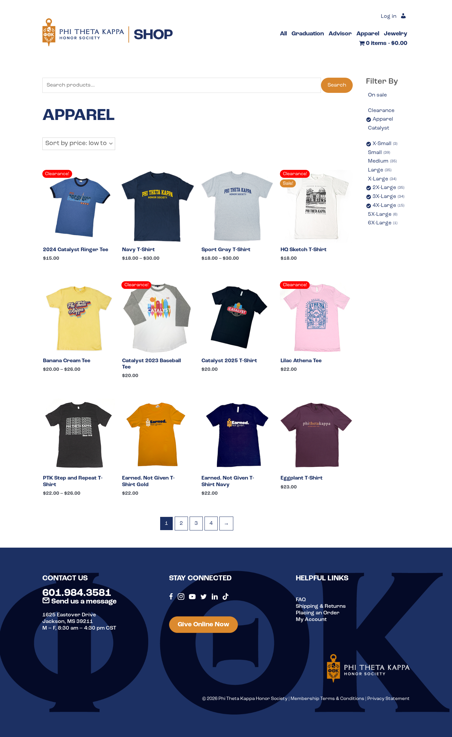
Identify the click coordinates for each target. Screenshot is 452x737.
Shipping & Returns (321, 606)
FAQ (301, 599)
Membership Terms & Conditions (327, 698)
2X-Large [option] (388, 187)
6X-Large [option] (382, 223)
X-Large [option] (381, 179)
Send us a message (83, 601)
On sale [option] (377, 95)
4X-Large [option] (388, 205)
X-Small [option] (384, 143)
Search (337, 85)
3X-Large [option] (388, 196)
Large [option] (379, 170)
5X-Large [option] (382, 214)
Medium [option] (382, 161)
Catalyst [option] (378, 128)
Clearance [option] (381, 110)
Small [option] (378, 152)
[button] (78, 143)
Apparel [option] (383, 119)
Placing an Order (317, 613)
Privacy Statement (388, 698)
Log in (388, 16)
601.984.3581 (76, 593)
